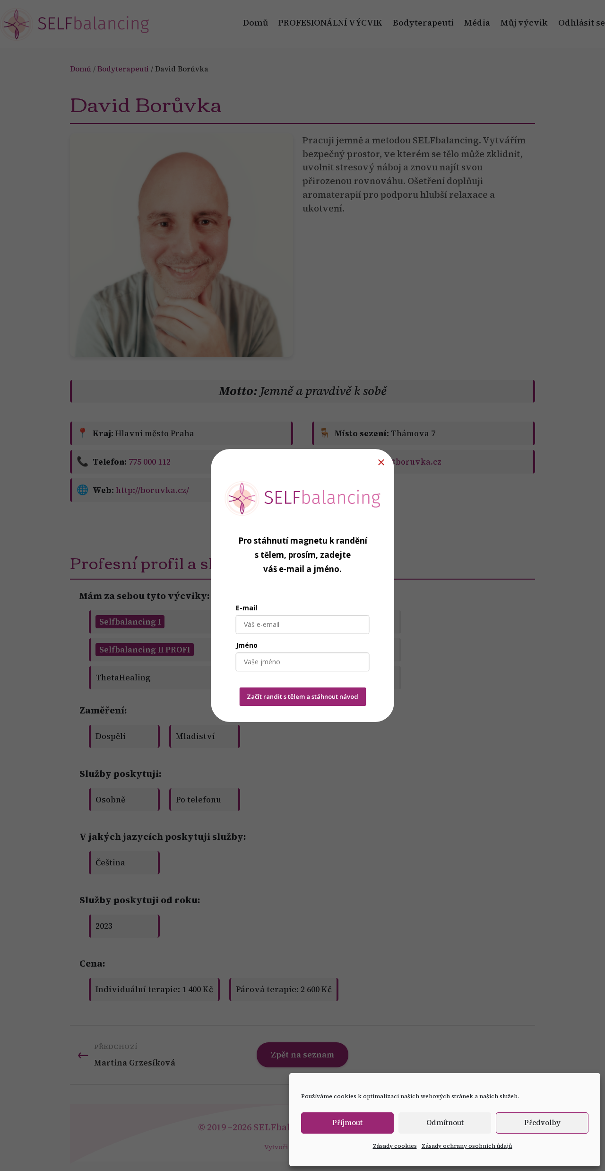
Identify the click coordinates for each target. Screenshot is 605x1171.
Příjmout (347, 1122)
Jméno (247, 645)
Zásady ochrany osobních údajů (467, 1146)
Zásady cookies (395, 1146)
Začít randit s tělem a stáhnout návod (302, 696)
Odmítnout (445, 1122)
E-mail (246, 607)
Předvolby (542, 1122)
